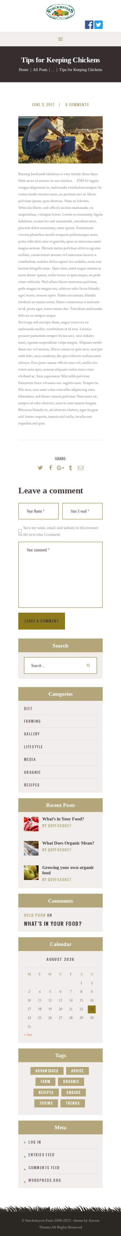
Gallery (32, 733)
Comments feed (44, 1167)
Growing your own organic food (68, 870)
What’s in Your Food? (63, 819)
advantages (47, 1070)
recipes (46, 1092)
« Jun (28, 1034)
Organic (32, 772)
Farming (32, 721)
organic (71, 1081)
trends (73, 1103)
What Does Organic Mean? (68, 843)
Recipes (32, 785)
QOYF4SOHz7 (59, 825)
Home (23, 70)
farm (45, 1081)
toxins (46, 1103)
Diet (28, 708)
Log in (34, 1142)
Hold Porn (35, 915)
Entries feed (41, 1154)
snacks (73, 1092)
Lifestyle (33, 746)
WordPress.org (44, 1180)
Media (30, 759)
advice (77, 1070)
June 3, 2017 (43, 104)
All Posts (40, 70)
